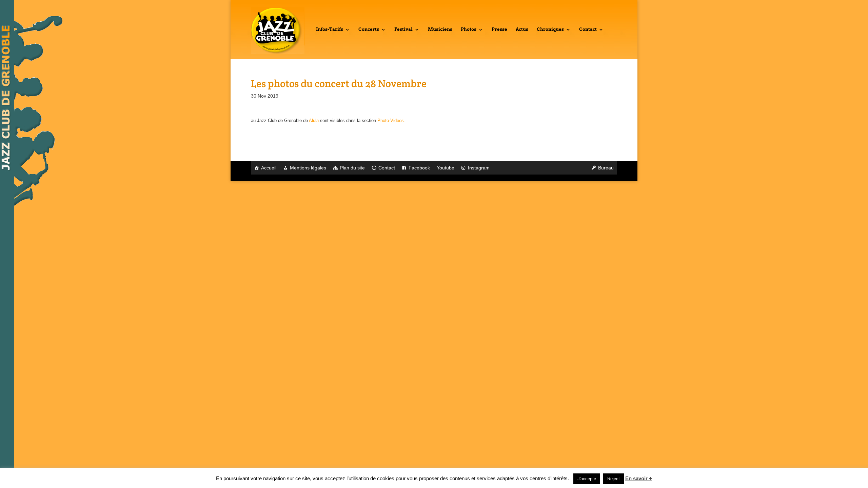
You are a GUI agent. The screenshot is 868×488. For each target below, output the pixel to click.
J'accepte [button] (586, 478)
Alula (314, 120)
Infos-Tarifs (329, 29)
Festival (403, 29)
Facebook (419, 167)
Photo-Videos (390, 120)
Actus (522, 29)
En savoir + (638, 478)
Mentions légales (308, 167)
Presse (499, 29)
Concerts (368, 29)
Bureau (606, 167)
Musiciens (440, 29)
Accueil (268, 167)
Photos (468, 29)
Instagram (479, 167)
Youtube (445, 167)
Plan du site (352, 167)
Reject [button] (613, 478)
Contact (588, 29)
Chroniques (550, 29)
